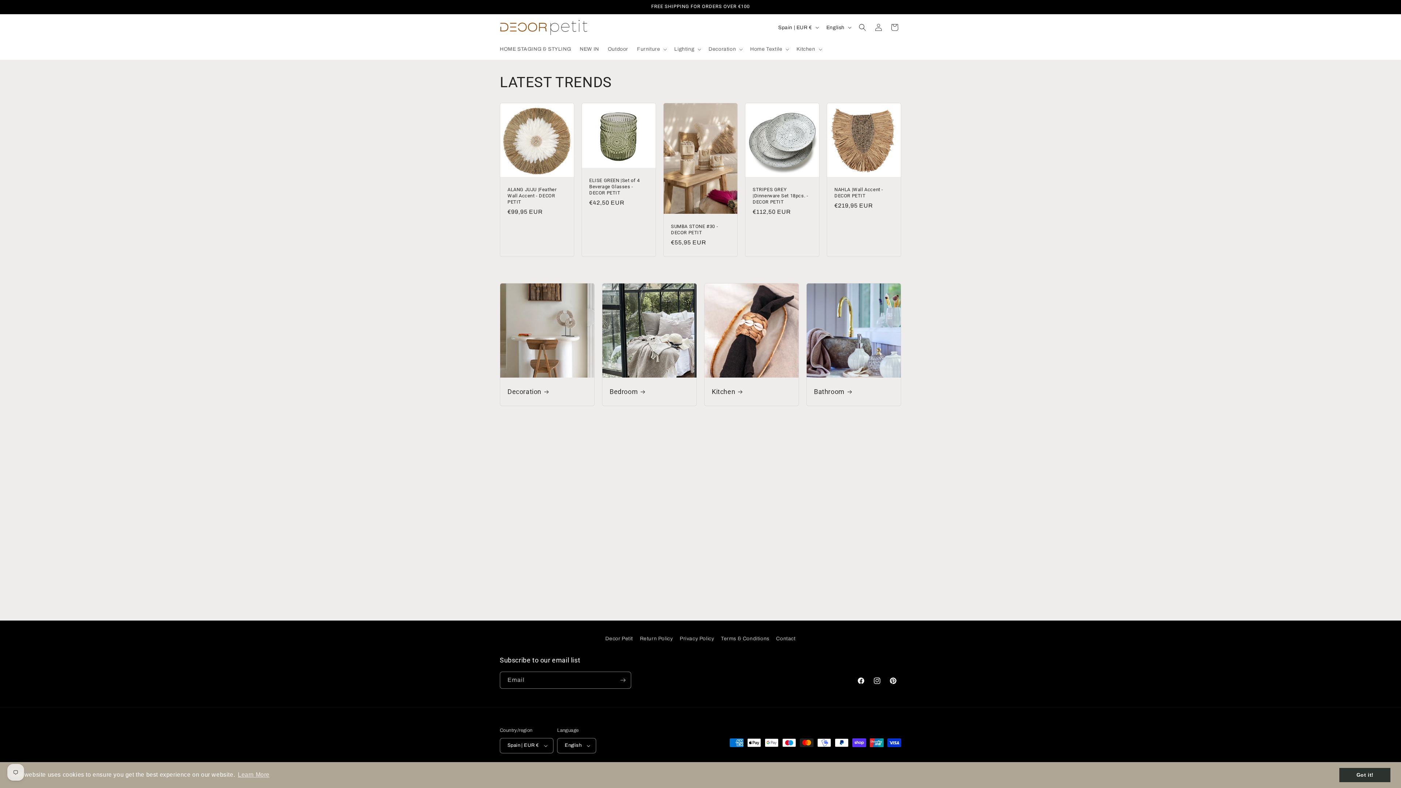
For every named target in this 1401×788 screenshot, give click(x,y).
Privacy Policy (697, 638)
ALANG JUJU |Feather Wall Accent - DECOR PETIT (531, 196)
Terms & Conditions (745, 638)
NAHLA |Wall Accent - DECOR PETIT (858, 192)
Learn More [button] (254, 775)
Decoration (524, 391)
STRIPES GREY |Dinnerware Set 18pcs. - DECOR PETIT (780, 196)
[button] (651, 49)
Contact (785, 638)
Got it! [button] (1365, 775)
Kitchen (723, 391)
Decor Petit (619, 638)
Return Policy (656, 638)
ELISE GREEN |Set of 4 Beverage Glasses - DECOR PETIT (614, 187)
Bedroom (624, 391)
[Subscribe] (623, 680)
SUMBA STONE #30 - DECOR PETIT (694, 229)
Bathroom (829, 391)
